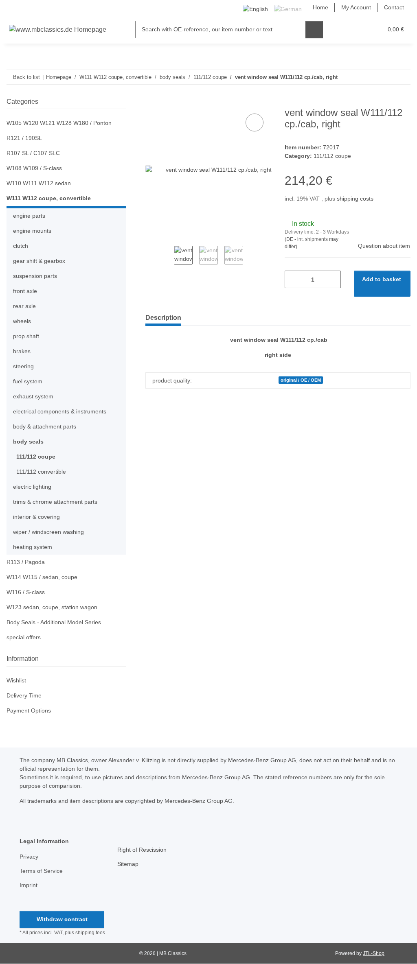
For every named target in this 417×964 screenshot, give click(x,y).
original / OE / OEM (301, 380)
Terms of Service (41, 871)
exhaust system (33, 396)
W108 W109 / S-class (34, 168)
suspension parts (35, 276)
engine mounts (32, 230)
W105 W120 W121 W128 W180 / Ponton (59, 123)
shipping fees (90, 933)
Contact (394, 7)
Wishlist (16, 680)
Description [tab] (163, 317)
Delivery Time (24, 695)
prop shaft (26, 336)
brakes (22, 351)
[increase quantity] (331, 279)
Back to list (26, 77)
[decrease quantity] (294, 279)
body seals (28, 441)
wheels (22, 321)
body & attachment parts (44, 426)
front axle (25, 291)
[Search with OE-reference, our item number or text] (314, 29)
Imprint (28, 885)
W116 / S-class (26, 592)
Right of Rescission (142, 849)
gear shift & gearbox (39, 261)
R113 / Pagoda (26, 562)
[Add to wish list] (254, 122)
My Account (356, 7)
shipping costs (355, 198)
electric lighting (32, 486)
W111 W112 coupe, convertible (49, 198)
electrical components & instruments (59, 411)
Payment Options (29, 710)
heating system (32, 547)
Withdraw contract (62, 919)
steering (23, 366)
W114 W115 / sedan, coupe (42, 577)
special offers (24, 637)
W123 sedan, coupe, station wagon (52, 607)
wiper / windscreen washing (48, 532)
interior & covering (36, 517)
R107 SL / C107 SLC (33, 153)
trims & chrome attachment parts (55, 501)
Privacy (29, 856)
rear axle (24, 306)
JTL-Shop (373, 953)
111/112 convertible (41, 471)
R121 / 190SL (24, 138)
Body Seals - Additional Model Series (54, 622)
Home (320, 7)
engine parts (29, 215)
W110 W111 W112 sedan (39, 183)
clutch (20, 246)
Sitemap (127, 864)
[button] (344, 29)
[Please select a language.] (256, 8)
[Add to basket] (151, 102)
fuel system (27, 381)
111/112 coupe (332, 156)
